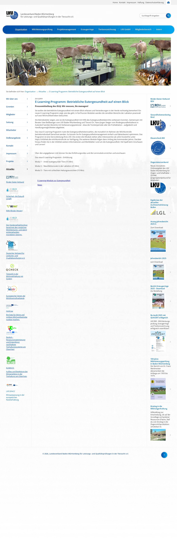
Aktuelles (42, 91)
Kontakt (122, 2)
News (38, 185)
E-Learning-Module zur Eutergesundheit (52, 180)
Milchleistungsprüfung (42, 29)
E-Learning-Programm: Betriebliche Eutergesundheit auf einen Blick (77, 91)
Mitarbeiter (11, 130)
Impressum (131, 2)
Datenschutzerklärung (154, 2)
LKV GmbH (126, 29)
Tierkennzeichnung (107, 29)
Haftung (141, 2)
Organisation (21, 29)
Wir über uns (11, 99)
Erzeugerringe (87, 29)
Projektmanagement (66, 29)
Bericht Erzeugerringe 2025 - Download (160, 287)
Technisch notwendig (3, 502)
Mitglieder (10, 114)
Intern (159, 29)
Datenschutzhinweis (6, 542)
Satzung (9, 122)
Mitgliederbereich (143, 29)
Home (115, 2)
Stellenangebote (13, 138)
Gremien (10, 106)
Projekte (10, 161)
